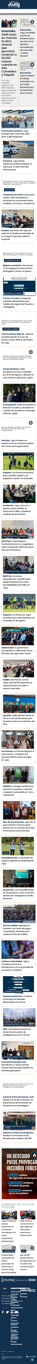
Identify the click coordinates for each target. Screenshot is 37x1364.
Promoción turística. (12, 130)
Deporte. (7, 472)
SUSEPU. (7, 786)
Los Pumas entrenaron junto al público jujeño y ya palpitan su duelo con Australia (18, 475)
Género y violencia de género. (18, 1132)
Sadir (24, 1217)
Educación (9, 189)
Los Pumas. (7, 751)
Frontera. (8, 161)
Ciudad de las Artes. (13, 194)
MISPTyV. (8, 576)
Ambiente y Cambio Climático (15, 1329)
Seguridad (15, 1315)
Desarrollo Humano (13, 293)
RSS (2, 1354)
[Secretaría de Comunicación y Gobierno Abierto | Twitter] (7, 1312)
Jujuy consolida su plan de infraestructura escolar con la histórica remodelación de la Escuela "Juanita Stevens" (27, 44)
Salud (7, 156)
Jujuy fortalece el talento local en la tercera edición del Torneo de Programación (17, 443)
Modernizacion (16, 1344)
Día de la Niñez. (11, 925)
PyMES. (6, 679)
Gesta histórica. (11, 369)
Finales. (5, 230)
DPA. (5, 1029)
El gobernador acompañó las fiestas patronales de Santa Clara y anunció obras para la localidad (8, 1264)
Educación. (26, 29)
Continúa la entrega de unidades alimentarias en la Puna (17, 999)
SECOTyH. (6, 541)
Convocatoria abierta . (13, 334)
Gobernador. (8, 647)
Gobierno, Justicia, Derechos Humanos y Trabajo (14, 1338)
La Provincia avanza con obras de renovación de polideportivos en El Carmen (17, 1032)
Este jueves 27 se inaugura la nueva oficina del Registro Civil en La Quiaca (18, 268)
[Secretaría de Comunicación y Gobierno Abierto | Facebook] (2, 1312)
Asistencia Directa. (13, 996)
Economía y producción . (14, 1062)
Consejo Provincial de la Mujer (15, 1127)
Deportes (7, 225)
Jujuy (5, 1217)
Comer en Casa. (11, 298)
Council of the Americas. (16, 1097)
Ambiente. (8, 505)
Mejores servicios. (12, 265)
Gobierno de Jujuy (12, 260)
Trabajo (14, 1300)
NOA (23, 1251)
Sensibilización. (9, 857)
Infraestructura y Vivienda (14, 536)
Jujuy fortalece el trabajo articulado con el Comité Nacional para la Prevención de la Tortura (27, 84)
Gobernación (27, 25)
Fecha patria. (10, 404)
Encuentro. (25, 72)
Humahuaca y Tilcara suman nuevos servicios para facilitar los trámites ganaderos (17, 1067)
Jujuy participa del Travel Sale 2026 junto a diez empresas (15, 134)
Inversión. (8, 31)
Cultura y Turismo (10, 126)
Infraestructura (17, 1308)
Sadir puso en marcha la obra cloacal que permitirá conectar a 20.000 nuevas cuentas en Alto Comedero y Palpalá (9, 55)
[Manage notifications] (32, 1359)
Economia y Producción (13, 1057)
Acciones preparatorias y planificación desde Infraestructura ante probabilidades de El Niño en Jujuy (16, 582)
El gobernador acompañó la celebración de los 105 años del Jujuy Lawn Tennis (17, 650)
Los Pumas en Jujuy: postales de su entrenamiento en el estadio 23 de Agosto (19, 617)
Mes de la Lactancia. (13, 822)
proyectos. (8, 889)
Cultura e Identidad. (11, 961)
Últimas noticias (32, 1290)
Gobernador (8, 1251)
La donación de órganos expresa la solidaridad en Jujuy (17, 860)
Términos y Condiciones (7, 1351)
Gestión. (5, 440)
